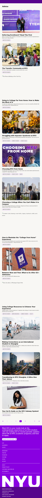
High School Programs (8, 494)
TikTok (3, 459)
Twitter (4, 452)
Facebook (4, 455)
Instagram (4, 450)
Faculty (31, 313)
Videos (21, 174)
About (3, 465)
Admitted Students (6, 40)
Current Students (15, 140)
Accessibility (5, 471)
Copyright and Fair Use (8, 469)
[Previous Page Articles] (3, 421)
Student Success (6, 496)
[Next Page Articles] (39, 421)
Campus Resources (15, 313)
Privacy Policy (5, 467)
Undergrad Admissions (8, 491)
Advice (4, 447)
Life (3, 443)
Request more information (8, 439)
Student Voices (24, 140)
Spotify (4, 461)
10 (25, 421)
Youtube (4, 457)
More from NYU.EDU (7, 489)
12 (34, 421)
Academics (5, 445)
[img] (21, 21)
